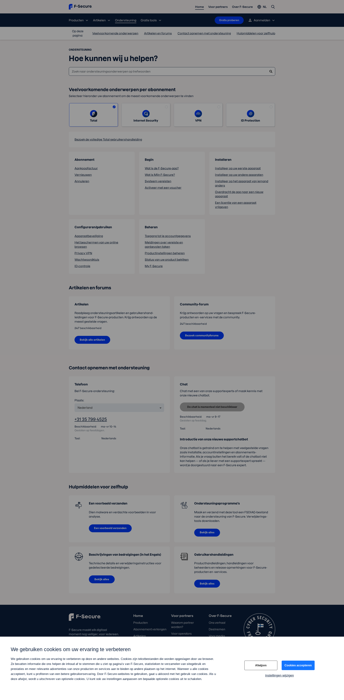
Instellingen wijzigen (279, 675)
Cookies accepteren (298, 665)
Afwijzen (261, 665)
